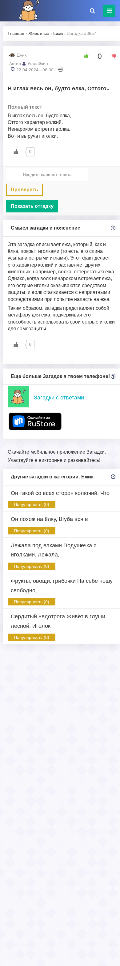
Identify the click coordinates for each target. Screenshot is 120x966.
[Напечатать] (60, 70)
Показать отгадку (32, 206)
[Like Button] (84, 56)
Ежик (21, 55)
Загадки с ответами (59, 398)
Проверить (24, 189)
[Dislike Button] (112, 56)
